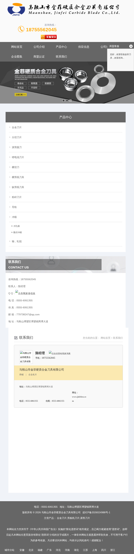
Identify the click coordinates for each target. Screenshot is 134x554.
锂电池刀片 (18, 157)
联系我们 (61, 56)
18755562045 (41, 29)
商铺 (21, 374)
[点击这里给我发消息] (59, 353)
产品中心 (61, 46)
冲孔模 (16, 226)
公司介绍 (39, 46)
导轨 (14, 207)
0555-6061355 (49, 506)
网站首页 (16, 46)
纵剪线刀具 (18, 187)
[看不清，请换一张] (67, 474)
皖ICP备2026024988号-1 (96, 512)
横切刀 (15, 167)
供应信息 (83, 46)
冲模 (14, 217)
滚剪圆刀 (17, 147)
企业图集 (16, 56)
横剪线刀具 (18, 177)
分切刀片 (17, 137)
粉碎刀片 (17, 197)
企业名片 (32, 374)
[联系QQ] (25, 293)
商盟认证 (39, 56)
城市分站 (9, 550)
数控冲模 (17, 232)
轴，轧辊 (17, 241)
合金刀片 (17, 127)
